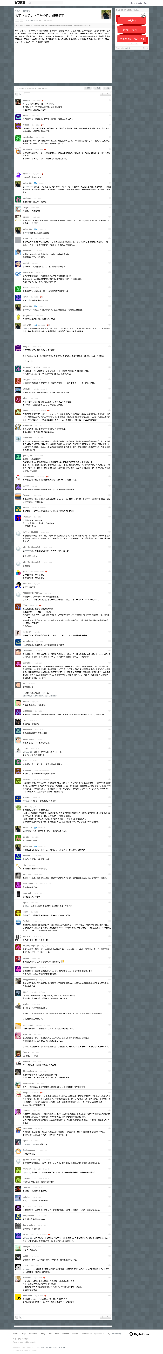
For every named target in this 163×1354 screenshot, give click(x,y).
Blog (43, 1333)
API (50, 1333)
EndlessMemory (30, 1150)
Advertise (33, 1333)
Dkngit (25, 207)
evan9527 (27, 516)
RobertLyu (27, 238)
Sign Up (139, 3)
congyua (26, 379)
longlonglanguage (31, 945)
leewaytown (28, 272)
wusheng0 (27, 425)
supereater (27, 1128)
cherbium (27, 198)
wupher (26, 1004)
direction (26, 855)
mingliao (26, 346)
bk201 (25, 1256)
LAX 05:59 (53, 1347)
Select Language (115, 1334)
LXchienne (27, 650)
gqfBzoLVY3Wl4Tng (31, 1159)
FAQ (57, 1333)
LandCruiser (28, 137)
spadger (26, 1246)
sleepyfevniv (28, 1083)
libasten (26, 100)
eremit (25, 911)
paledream (27, 1295)
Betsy (25, 992)
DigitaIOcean (28, 476)
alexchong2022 (29, 967)
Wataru (26, 1052)
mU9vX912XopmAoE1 (32, 547)
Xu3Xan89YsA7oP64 (31, 367)
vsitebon (26, 1061)
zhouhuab (27, 893)
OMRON (26, 388)
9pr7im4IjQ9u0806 (30, 532)
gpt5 (25, 571)
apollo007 (27, 874)
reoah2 (26, 263)
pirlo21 (26, 115)
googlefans (28, 315)
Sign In (146, 3)
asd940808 (27, 710)
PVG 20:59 (44, 1347)
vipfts (25, 902)
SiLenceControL (30, 1071)
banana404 (27, 729)
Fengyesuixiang (30, 979)
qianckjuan (27, 455)
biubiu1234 (29, 20)
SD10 (25, 760)
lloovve (26, 507)
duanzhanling (29, 1225)
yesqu (25, 1092)
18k (24, 865)
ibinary (26, 701)
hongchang (28, 641)
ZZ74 (25, 605)
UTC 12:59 (35, 1347)
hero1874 (27, 583)
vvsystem (27, 779)
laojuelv (128, 48)
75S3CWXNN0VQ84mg (32, 593)
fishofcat (26, 936)
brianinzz (27, 1277)
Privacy (65, 1333)
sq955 (25, 1140)
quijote (26, 837)
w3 (24, 683)
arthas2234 (27, 149)
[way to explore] (20, 3)
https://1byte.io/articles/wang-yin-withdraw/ (40, 695)
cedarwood (27, 437)
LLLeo (25, 748)
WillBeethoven (30, 1144)
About (15, 1333)
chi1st (25, 296)
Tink (24, 720)
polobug (26, 797)
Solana (75, 1333)
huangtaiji (27, 662)
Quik (25, 806)
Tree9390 (26, 1187)
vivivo (25, 410)
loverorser (27, 770)
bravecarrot (28, 1025)
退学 (107, 88)
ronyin (25, 287)
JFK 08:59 (61, 1347)
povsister (27, 1034)
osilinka (26, 1197)
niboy (25, 398)
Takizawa (27, 495)
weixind (26, 217)
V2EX (17, 10)
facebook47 (28, 883)
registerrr (27, 631)
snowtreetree (28, 739)
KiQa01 (26, 124)
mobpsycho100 (29, 1215)
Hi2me (25, 1265)
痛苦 (89, 88)
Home (133, 3)
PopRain (26, 921)
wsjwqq (26, 958)
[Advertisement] (63, 64)
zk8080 (26, 486)
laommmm (27, 250)
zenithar (26, 1110)
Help (24, 1333)
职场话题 (26, 10)
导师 (98, 88)
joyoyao (26, 173)
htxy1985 (27, 1206)
